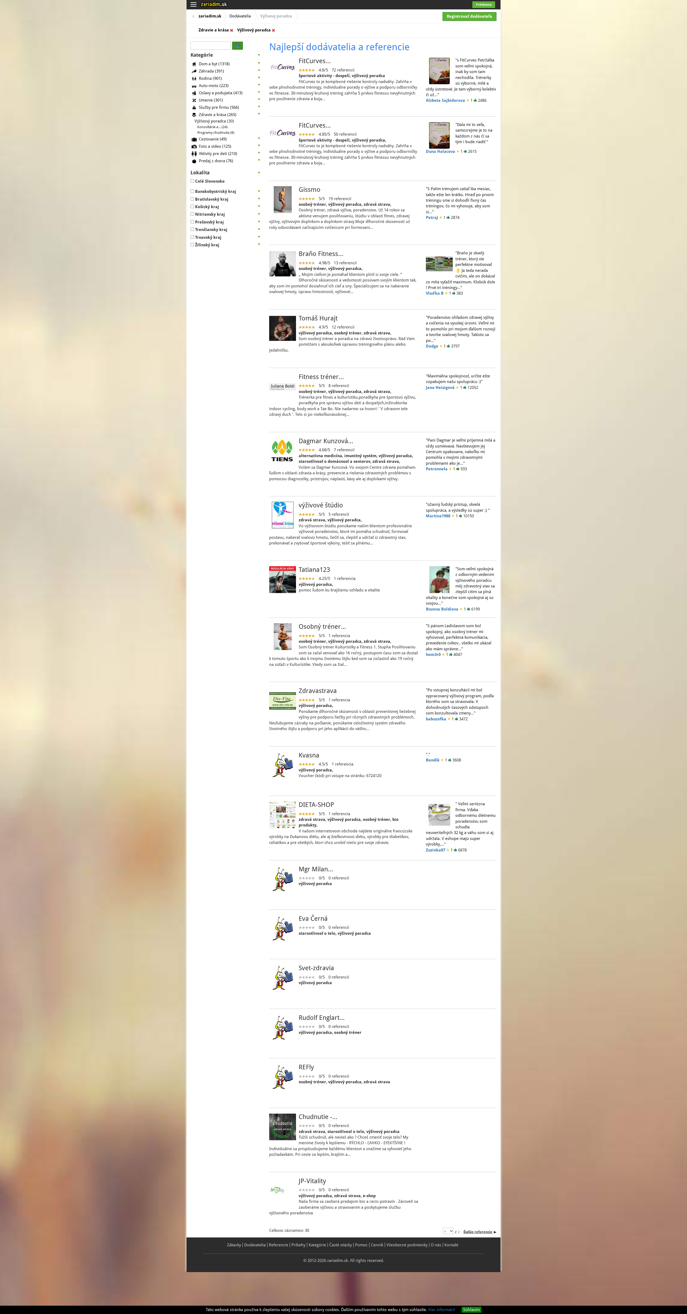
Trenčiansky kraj (211, 229)
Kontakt (451, 1245)
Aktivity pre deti (218, 153)
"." (428, 754)
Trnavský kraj (208, 237)
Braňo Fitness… (321, 254)
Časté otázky (340, 1245)
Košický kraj (207, 206)
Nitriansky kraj (210, 214)
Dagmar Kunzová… (326, 441)
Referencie (278, 1245)
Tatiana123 (314, 569)
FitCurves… (315, 61)
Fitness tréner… (321, 377)
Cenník (377, 1245)
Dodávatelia (240, 16)
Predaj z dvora (216, 160)
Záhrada (211, 70)
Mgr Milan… (316, 869)
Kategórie (317, 1245)
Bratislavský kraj (211, 199)
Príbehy (298, 1245)
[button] (226, 55)
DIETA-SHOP (316, 804)
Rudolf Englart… (322, 1017)
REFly (306, 1067)
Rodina (210, 78)
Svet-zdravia (316, 968)
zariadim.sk (210, 16)
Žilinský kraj (207, 245)
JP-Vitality (312, 1181)
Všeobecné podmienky (406, 1245)
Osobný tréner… (322, 626)
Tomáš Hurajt (318, 318)
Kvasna (309, 755)
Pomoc (361, 1245)
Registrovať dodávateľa (469, 16)
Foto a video (215, 146)
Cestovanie (213, 138)
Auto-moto (214, 85)
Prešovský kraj (209, 222)
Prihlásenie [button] (484, 4)
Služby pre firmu (219, 107)
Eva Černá (313, 918)
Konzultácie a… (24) (212, 127)
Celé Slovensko (210, 181)
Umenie (211, 100)
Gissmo (309, 189)
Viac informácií (441, 1309)
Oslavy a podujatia (221, 92)
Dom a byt (214, 63)
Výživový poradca (254, 30)
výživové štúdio (321, 505)
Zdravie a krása (214, 30)
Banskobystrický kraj (215, 191)
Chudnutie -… (318, 1117)
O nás (436, 1245)
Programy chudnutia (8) (215, 133)
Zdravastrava (318, 691)
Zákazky (234, 1245)
